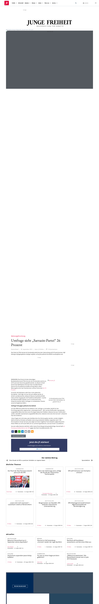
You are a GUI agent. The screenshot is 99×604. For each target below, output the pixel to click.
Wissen (33, 3)
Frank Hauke (9, 491)
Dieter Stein (39, 562)
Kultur (39, 3)
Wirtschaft (20, 3)
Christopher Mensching (47, 493)
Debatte (27, 3)
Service (54, 3)
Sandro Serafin (70, 563)
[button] (76, 3)
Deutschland (14, 349)
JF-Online (68, 491)
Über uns (46, 3)
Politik (13, 3)
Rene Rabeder (10, 546)
